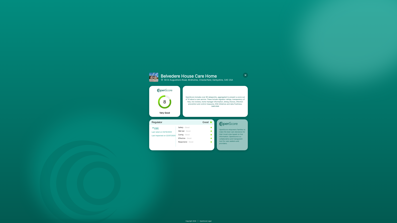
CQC (156, 128)
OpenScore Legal (205, 221)
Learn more (215, 106)
